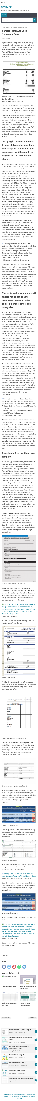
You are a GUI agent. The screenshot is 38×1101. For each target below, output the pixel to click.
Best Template (13, 1096)
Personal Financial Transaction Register (21, 1078)
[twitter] (9, 967)
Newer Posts (6, 1017)
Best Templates (18, 1094)
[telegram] (24, 967)
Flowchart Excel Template (17, 1055)
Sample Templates (8, 1094)
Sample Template (27, 1094)
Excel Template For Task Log (17, 1062)
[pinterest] (14, 967)
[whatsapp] (19, 967)
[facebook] (4, 967)
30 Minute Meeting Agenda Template (20, 1030)
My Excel (7, 7)
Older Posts (32, 1017)
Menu (4, 15)
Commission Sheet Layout (17, 1070)
